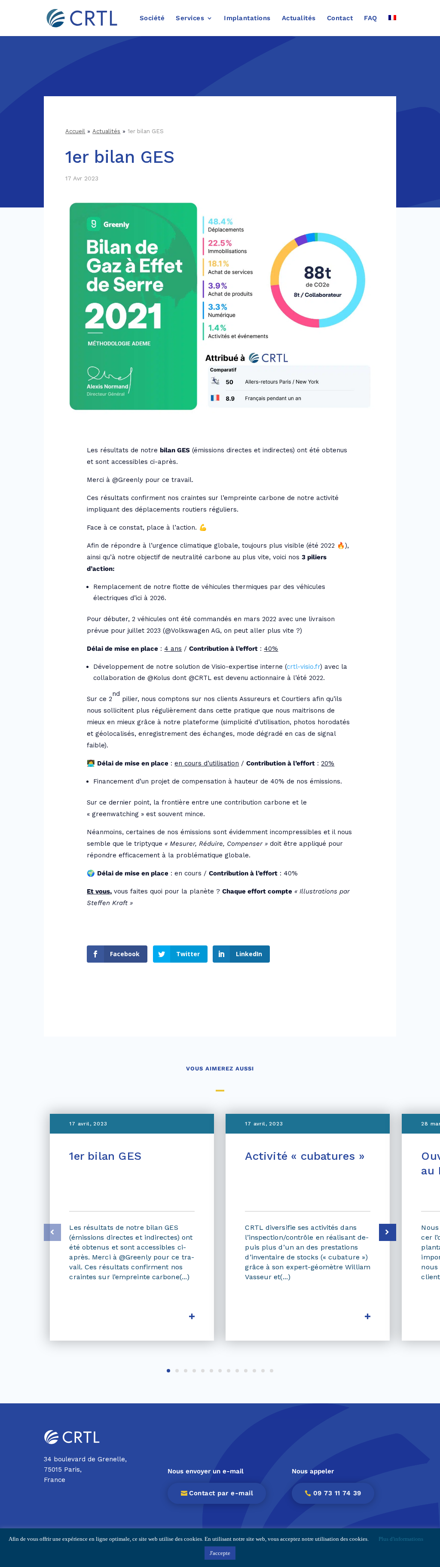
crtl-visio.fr (303, 667)
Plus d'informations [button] (401, 1539)
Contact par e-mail (221, 1493)
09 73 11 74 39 (337, 1493)
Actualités (106, 131)
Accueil (75, 131)
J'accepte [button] (220, 1553)
